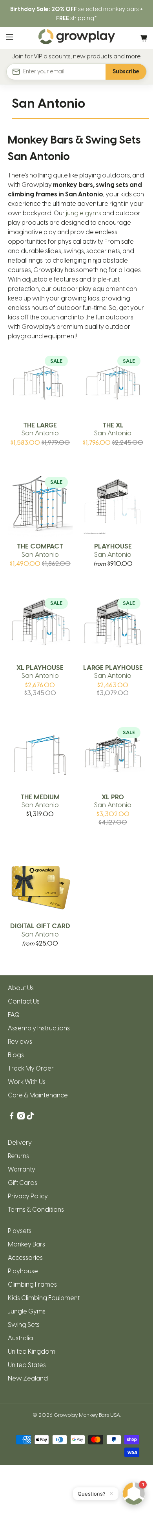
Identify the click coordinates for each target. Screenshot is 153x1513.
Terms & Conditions (36, 1209)
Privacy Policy (28, 1196)
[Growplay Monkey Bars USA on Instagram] (21, 1117)
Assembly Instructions (39, 1028)
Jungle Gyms (27, 1311)
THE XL (112, 429)
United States (27, 1365)
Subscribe (126, 71)
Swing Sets (24, 1324)
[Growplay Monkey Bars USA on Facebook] (11, 1117)
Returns (18, 1156)
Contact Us (24, 1001)
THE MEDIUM (40, 801)
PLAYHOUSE (113, 550)
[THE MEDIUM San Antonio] (40, 754)
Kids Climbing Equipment (44, 1298)
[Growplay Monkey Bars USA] (76, 38)
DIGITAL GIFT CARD (40, 930)
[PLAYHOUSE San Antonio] (112, 504)
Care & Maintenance (38, 1095)
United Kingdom (31, 1351)
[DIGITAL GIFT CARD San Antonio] (40, 884)
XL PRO (112, 801)
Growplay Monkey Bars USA (87, 1415)
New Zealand (28, 1378)
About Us (21, 988)
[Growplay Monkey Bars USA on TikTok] (30, 1117)
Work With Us (27, 1082)
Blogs (16, 1055)
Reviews (20, 1041)
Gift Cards (22, 1183)
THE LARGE (40, 429)
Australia (20, 1338)
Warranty (21, 1169)
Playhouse (23, 1271)
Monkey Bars (26, 1244)
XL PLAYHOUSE (40, 671)
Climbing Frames (32, 1284)
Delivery (20, 1142)
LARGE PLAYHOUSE (113, 671)
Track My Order (31, 1068)
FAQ (14, 1015)
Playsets (19, 1231)
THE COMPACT (40, 550)
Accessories (25, 1257)
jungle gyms (83, 213)
